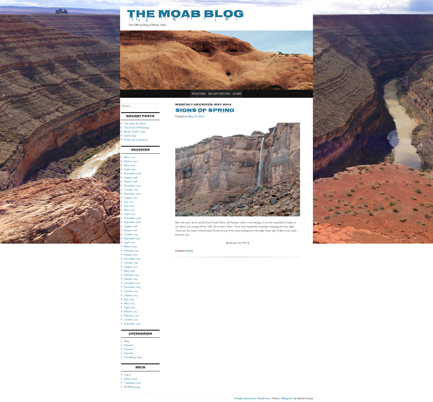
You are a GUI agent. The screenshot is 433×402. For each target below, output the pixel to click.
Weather (199, 93)
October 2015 (131, 234)
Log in (127, 374)
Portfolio (128, 353)
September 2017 (132, 193)
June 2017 (129, 206)
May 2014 (129, 271)
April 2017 (129, 214)
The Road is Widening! (136, 127)
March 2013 (130, 311)
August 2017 (131, 197)
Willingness (287, 398)
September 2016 (132, 222)
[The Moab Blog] (216, 88)
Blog (190, 250)
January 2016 (131, 230)
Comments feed (132, 383)
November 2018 (132, 173)
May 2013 (129, 303)
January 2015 (130, 254)
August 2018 (130, 177)
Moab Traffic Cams (134, 131)
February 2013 (131, 315)
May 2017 (129, 210)
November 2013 (132, 287)
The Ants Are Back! (135, 123)
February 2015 (131, 250)
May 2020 (129, 157)
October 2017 (131, 189)
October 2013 (131, 291)
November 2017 (132, 185)
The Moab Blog (185, 14)
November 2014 (132, 258)
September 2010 (132, 323)
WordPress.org (132, 387)
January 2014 (130, 279)
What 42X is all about (135, 139)
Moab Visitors (219, 93)
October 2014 (131, 262)
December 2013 (132, 283)
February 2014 (131, 275)
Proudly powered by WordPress (252, 398)
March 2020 (131, 161)
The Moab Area (133, 357)
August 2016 (131, 226)
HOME (237, 93)
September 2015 (132, 238)
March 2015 (130, 246)
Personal (128, 349)
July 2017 (129, 202)
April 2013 (129, 307)
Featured (128, 345)
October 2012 (131, 319)
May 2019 (129, 165)
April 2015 (129, 242)
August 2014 (130, 267)
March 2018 (130, 181)
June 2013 (129, 299)
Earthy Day (130, 135)
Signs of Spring (204, 110)
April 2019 (129, 169)
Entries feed (130, 379)
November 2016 (132, 218)
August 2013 (130, 295)
